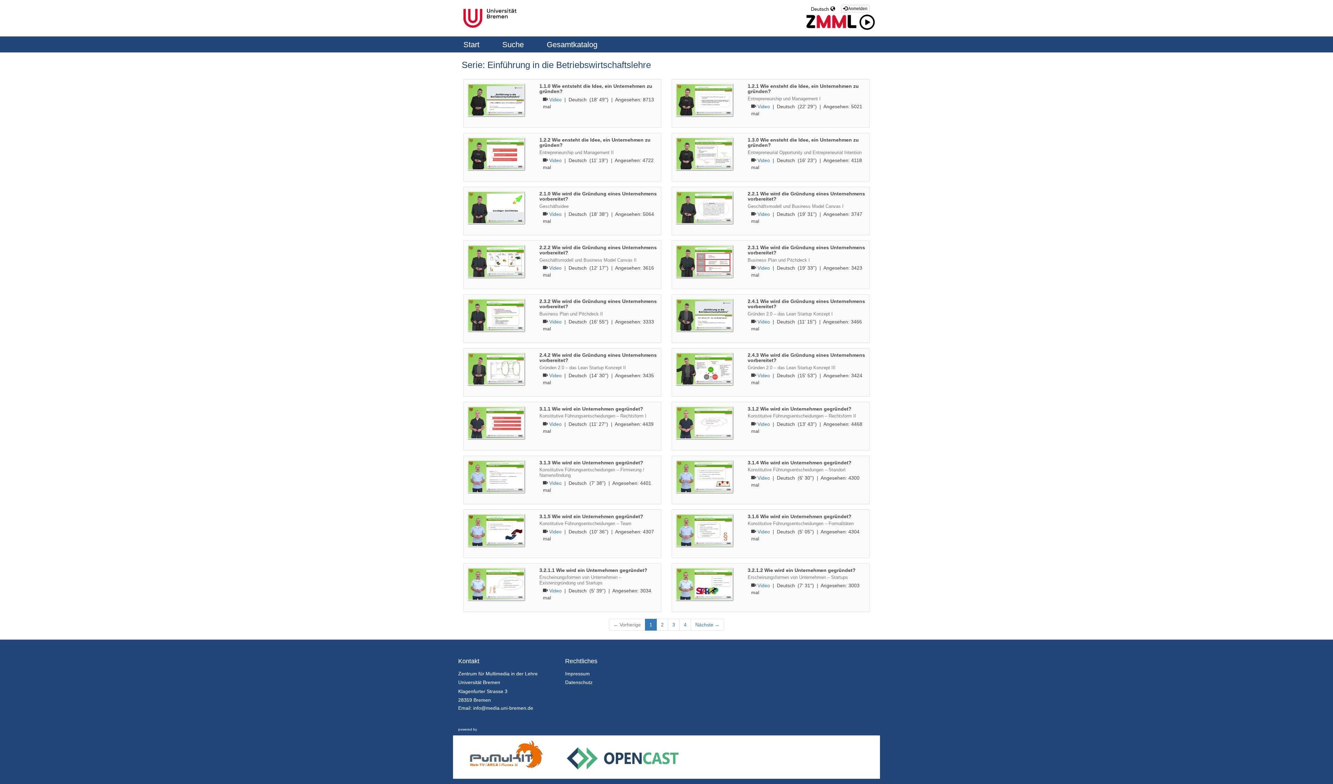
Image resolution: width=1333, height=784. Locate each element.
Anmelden (857, 8)
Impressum (577, 673)
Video (555, 99)
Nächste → (707, 624)
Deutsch (820, 9)
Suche (514, 44)
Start (472, 44)
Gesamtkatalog (572, 44)
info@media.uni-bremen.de (503, 708)
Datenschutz (579, 682)
